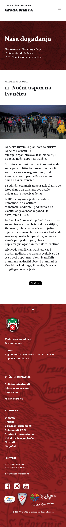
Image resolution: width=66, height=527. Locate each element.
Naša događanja (31, 49)
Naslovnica (11, 49)
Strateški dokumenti (18, 425)
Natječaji (10, 446)
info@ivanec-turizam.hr (17, 474)
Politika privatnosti (17, 384)
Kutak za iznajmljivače (19, 438)
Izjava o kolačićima (17, 388)
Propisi (9, 421)
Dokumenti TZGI (15, 430)
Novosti (10, 442)
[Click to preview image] (33, 122)
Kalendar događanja (20, 53)
